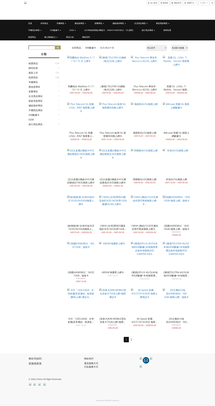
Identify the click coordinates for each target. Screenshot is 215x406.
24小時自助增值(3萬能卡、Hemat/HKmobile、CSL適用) (108, 30)
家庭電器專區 (162, 23)
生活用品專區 (140, 23)
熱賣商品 (32, 37)
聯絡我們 (86, 37)
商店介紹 (70, 37)
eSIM (71, 30)
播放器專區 (80, 23)
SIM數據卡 (55, 30)
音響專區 (98, 23)
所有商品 (44, 23)
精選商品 (33, 63)
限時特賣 (167, 30)
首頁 (30, 23)
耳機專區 (61, 23)
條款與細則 (35, 358)
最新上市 (33, 72)
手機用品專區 (34, 30)
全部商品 (76, 47)
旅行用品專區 (148, 30)
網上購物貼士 (50, 37)
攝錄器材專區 (118, 23)
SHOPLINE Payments (112, 400)
